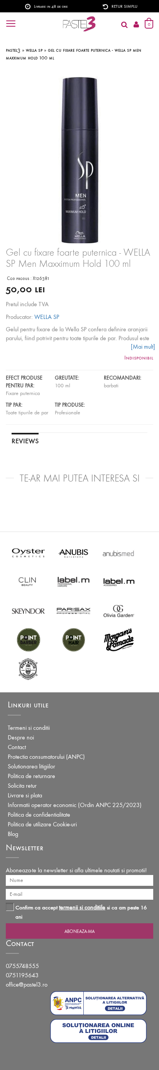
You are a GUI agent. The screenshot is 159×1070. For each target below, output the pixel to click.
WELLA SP (46, 316)
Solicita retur (22, 785)
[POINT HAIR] (73, 639)
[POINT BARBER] (28, 639)
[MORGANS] (118, 639)
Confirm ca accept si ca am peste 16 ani (81, 912)
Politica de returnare (31, 776)
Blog (13, 834)
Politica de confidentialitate (39, 814)
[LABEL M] (73, 581)
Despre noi (21, 737)
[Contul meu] (136, 25)
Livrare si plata (25, 795)
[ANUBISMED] (118, 552)
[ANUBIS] (73, 552)
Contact (17, 747)
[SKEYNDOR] (28, 610)
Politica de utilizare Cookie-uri (42, 824)
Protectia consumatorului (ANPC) (46, 756)
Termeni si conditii (29, 727)
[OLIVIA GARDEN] (118, 610)
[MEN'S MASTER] (28, 668)
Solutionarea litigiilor (31, 766)
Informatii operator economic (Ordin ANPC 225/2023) (75, 805)
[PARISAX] (73, 610)
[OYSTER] (28, 552)
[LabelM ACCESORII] (118, 581)
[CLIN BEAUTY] (28, 581)
